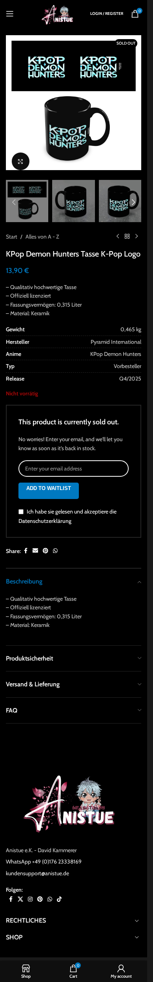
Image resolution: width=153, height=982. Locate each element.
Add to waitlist (48, 480)
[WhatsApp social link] (55, 543)
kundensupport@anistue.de (37, 865)
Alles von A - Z (42, 228)
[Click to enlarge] (20, 155)
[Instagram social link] (30, 891)
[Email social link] (35, 543)
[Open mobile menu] (10, 14)
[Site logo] (58, 12)
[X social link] (20, 891)
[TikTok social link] (59, 891)
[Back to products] (127, 228)
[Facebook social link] (25, 543)
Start (11, 228)
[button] (14, 103)
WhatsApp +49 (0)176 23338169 (44, 853)
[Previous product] (117, 228)
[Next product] (136, 228)
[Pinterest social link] (45, 543)
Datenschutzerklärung (44, 513)
